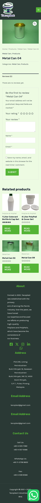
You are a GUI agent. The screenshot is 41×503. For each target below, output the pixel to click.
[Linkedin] (28, 344)
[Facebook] (11, 344)
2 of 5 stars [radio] (24, 113)
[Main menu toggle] (38, 9)
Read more (8, 229)
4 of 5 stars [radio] (29, 113)
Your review (12, 119)
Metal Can (22, 49)
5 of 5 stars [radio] (32, 113)
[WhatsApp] (21, 348)
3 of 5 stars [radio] (27, 113)
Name (9, 135)
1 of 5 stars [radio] (21, 113)
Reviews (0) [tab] (7, 76)
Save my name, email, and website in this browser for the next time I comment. (19, 161)
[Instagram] (22, 344)
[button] (35, 24)
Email (9, 146)
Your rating (12, 113)
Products (12, 49)
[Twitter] (17, 344)
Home (4, 49)
